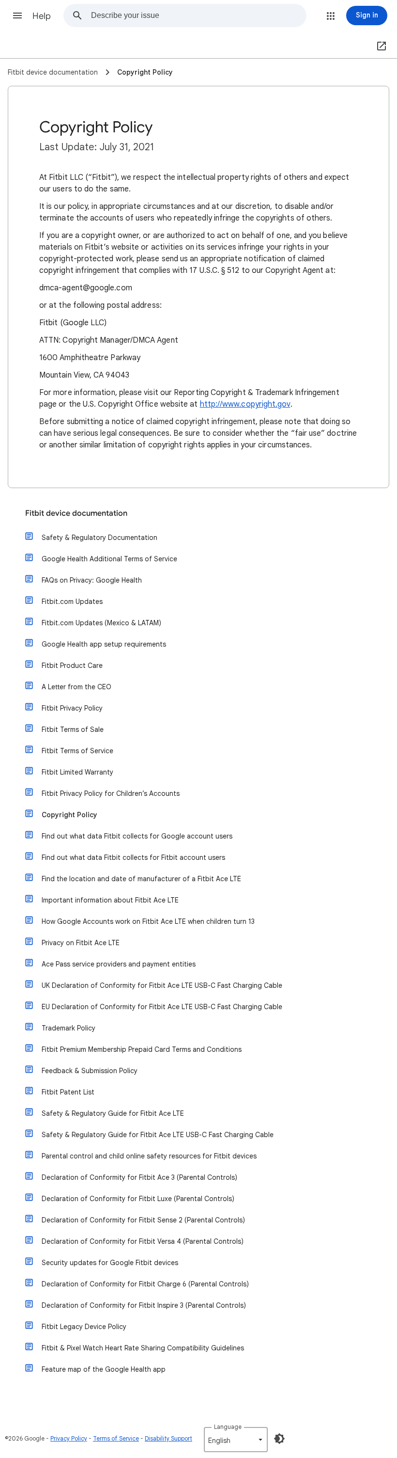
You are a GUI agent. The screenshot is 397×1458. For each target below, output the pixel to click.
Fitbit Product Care (72, 665)
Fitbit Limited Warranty (77, 772)
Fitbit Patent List (68, 1092)
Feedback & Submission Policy (89, 1070)
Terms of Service (116, 1438)
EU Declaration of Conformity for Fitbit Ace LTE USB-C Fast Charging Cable (162, 1006)
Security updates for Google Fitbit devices (110, 1262)
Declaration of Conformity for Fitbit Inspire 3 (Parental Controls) (144, 1305)
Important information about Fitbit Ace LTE (110, 900)
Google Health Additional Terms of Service (109, 559)
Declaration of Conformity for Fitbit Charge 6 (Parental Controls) (145, 1284)
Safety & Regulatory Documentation (99, 537)
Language (228, 1426)
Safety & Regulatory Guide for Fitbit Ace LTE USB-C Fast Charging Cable (158, 1134)
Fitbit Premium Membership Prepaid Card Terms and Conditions (142, 1049)
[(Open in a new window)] (379, 46)
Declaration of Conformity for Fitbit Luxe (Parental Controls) (138, 1198)
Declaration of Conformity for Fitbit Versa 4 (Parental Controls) (143, 1241)
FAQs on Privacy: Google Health (92, 580)
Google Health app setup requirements (104, 644)
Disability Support (168, 1438)
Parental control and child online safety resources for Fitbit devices (149, 1156)
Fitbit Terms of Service (77, 750)
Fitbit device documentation (76, 513)
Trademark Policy (68, 1028)
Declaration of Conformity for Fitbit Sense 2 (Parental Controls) (143, 1220)
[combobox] (198, 15)
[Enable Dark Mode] (279, 1438)
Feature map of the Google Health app (104, 1369)
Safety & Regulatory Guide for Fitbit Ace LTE (113, 1113)
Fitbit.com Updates (72, 601)
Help (41, 16)
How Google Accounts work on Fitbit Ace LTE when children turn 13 (148, 921)
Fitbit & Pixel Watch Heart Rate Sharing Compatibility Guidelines (143, 1348)
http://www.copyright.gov (245, 404)
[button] (17, 15)
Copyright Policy (69, 814)
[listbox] (236, 1439)
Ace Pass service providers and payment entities (119, 964)
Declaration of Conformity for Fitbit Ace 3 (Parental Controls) (139, 1177)
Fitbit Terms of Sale (73, 729)
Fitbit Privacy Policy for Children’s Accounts (111, 793)
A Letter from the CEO (76, 686)
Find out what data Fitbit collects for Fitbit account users (133, 857)
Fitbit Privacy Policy (72, 708)
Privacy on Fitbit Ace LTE (81, 942)
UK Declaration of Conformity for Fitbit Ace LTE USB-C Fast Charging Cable (162, 985)
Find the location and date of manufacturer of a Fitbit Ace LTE (141, 878)
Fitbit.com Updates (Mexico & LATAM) (101, 622)
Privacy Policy (68, 1438)
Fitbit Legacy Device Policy (84, 1326)
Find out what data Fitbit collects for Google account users (137, 836)
